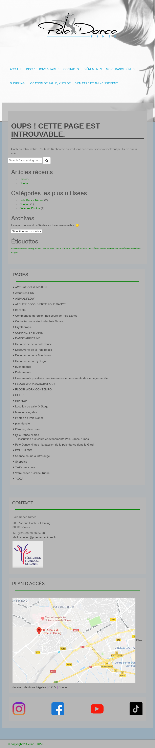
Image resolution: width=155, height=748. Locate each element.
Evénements (92, 69)
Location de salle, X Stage (50, 83)
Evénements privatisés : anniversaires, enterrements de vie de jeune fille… (63, 378)
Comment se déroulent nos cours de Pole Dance (46, 315)
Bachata (20, 310)
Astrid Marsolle (18, 248)
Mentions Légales (34, 687)
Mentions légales (26, 412)
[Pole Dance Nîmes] (77, 23)
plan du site (22, 423)
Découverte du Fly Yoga (30, 361)
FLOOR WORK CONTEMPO (33, 389)
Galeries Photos (30, 208)
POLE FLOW (23, 450)
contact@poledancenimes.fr (38, 537)
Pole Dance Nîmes (31, 200)
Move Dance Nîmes (120, 69)
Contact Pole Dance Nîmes (55, 248)
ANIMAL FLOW (25, 298)
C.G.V (52, 687)
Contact (24, 183)
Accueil (16, 69)
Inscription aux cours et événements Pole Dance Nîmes (53, 438)
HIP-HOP (21, 400)
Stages (14, 252)
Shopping (17, 83)
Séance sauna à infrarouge (32, 456)
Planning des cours (27, 429)
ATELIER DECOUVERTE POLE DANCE (40, 304)
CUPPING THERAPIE (29, 332)
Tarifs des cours (25, 467)
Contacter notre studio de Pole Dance (39, 321)
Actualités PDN (24, 293)
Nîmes (95, 248)
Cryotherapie (23, 327)
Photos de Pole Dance (110, 248)
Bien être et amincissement (96, 83)
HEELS (19, 395)
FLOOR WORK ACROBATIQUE (35, 383)
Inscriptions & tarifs (42, 69)
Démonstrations (84, 248)
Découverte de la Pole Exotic (33, 349)
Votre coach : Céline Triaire (32, 473)
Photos (24, 179)
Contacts (71, 69)
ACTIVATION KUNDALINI (31, 287)
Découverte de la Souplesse (33, 355)
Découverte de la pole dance (33, 344)
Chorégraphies (33, 248)
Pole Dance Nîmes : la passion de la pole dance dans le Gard (54, 444)
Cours (72, 248)
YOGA (19, 478)
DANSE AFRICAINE (27, 338)
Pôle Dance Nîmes (131, 248)
